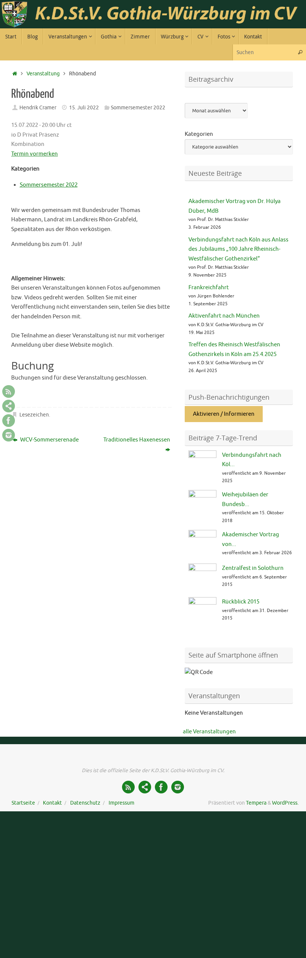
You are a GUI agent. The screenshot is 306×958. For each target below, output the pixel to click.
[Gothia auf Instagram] (8, 435)
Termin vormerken (34, 153)
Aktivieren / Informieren (224, 414)
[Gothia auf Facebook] (8, 420)
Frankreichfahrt (208, 287)
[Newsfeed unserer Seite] (8, 391)
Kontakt (52, 803)
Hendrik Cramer (37, 107)
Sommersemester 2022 (138, 107)
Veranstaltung (43, 74)
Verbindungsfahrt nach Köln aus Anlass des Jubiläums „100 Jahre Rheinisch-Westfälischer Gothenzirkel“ (238, 249)
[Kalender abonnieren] (8, 406)
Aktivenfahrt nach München (224, 315)
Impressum (121, 803)
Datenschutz (85, 803)
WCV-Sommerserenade (49, 439)
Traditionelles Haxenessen (136, 439)
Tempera (256, 803)
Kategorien (199, 134)
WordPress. (285, 803)
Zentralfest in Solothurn (253, 568)
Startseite (23, 803)
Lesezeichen (34, 415)
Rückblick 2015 (240, 601)
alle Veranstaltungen (209, 731)
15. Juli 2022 (84, 107)
